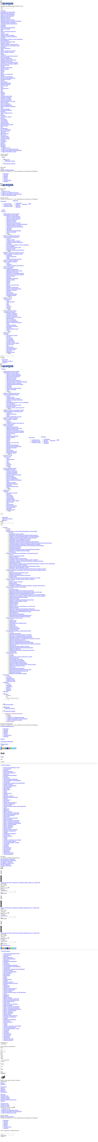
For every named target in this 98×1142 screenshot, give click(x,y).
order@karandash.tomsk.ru (8, 170)
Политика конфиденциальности (8, 1099)
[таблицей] (3, 866)
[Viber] (9, 748)
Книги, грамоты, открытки (15, 581)
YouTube (5, 178)
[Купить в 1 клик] (1, 872)
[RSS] (1, 749)
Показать (3, 1073)
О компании (4, 1086)
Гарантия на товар (5, 1098)
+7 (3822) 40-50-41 (11, 150)
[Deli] (2, 756)
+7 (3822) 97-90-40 (8, 151)
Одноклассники (7, 180)
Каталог (8, 530)
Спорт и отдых (13, 620)
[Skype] (13, 748)
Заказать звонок (10, 721)
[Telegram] (15, 748)
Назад (9, 528)
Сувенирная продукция (15, 633)
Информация (4, 1092)
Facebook (5, 175)
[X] (7, 748)
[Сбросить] (2, 1072)
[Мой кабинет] (1, 515)
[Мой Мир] (5, 748)
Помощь (3, 1101)
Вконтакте (6, 173)
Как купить (9, 677)
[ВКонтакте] (1, 748)
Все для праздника (13, 589)
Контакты (3, 1090)
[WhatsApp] (11, 748)
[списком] (2, 866)
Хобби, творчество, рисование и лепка (18, 572)
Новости (3, 1088)
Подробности (4, 890)
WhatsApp (5, 181)
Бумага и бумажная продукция (16, 555)
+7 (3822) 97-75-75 (5, 147)
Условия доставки (5, 1097)
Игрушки (11, 655)
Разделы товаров (6, 765)
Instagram (5, 176)
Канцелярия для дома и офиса (16, 533)
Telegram (5, 177)
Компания (8, 685)
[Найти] (2, 9)
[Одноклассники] (3, 748)
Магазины (3, 1094)
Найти (2, 1136)
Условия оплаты (4, 1095)
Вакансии (3, 1089)
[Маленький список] (1, 868)
